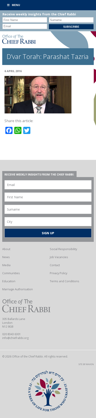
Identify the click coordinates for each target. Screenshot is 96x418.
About (6, 249)
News (6, 257)
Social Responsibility (63, 249)
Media (6, 265)
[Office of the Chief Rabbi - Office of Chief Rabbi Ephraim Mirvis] (19, 42)
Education (8, 281)
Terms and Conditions (64, 281)
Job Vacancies (59, 257)
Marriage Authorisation (17, 289)
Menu (16, 5)
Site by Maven (86, 364)
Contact (55, 265)
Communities (11, 273)
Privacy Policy (58, 273)
